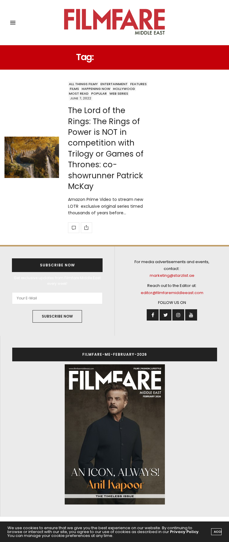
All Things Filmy (83, 84)
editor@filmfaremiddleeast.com (172, 293)
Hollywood (124, 88)
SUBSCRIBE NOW (57, 316)
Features (138, 84)
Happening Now (96, 88)
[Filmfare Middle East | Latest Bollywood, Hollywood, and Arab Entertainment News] (114, 22)
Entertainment (114, 84)
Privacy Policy (184, 532)
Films (74, 88)
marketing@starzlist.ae (172, 275)
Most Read (79, 93)
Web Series (118, 93)
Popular (99, 93)
